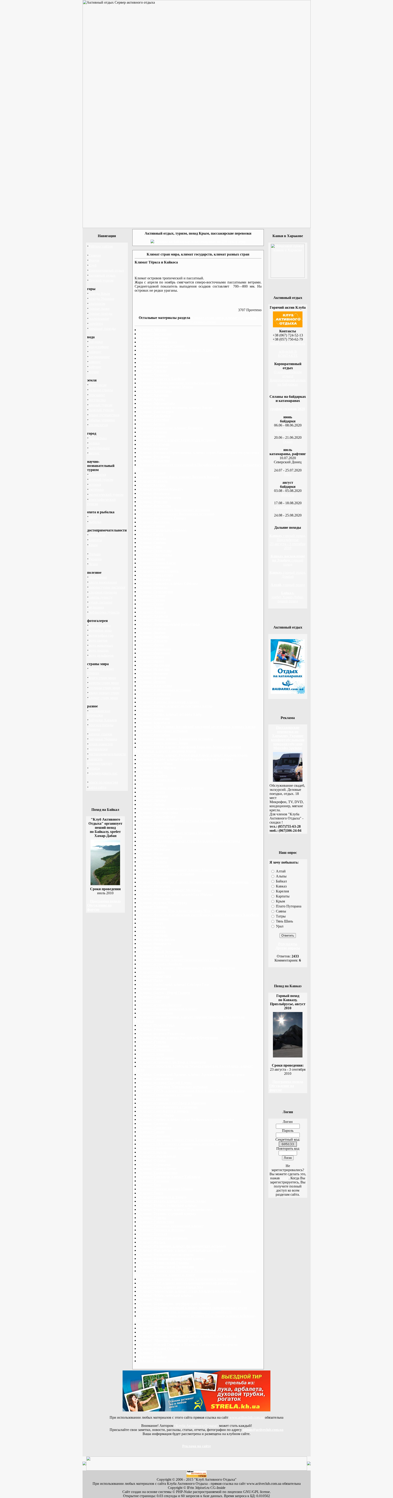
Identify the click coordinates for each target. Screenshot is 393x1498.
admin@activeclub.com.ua (263, 1430)
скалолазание (98, 319)
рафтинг (94, 367)
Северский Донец (288, 429)
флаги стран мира (102, 678)
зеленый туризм (100, 479)
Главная (94, 255)
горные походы (100, 314)
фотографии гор (100, 635)
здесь (285, 1178)
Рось (287, 474)
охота (92, 517)
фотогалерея (98, 749)
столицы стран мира (104, 688)
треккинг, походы (102, 329)
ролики (94, 443)
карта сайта (97, 787)
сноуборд (95, 324)
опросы (94, 768)
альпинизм (96, 304)
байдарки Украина (102, 739)
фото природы (99, 625)
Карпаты (95, 540)
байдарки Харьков (102, 720)
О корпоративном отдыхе (288, 374)
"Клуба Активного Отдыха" (196, 1426)
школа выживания (102, 582)
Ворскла (287, 495)
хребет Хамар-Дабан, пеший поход (287, 597)
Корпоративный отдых (106, 270)
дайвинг (94, 352)
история (94, 484)
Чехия (93, 564)
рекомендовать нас (103, 773)
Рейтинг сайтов (100, 246)
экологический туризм (105, 494)
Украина (95, 559)
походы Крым (99, 294)
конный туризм (100, 405)
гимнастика (97, 438)
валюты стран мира (103, 683)
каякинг (94, 362)
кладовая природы (102, 592)
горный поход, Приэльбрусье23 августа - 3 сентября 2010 (288, 542)
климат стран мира (103, 698)
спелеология (98, 425)
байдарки (95, 342)
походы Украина (101, 299)
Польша (94, 554)
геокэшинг (96, 395)
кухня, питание (100, 602)
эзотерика (96, 489)
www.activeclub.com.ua (246, 1417)
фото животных (100, 645)
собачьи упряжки (101, 420)
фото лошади (98, 650)
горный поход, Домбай (288, 575)
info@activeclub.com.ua (287, 343)
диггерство (97, 400)
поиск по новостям (103, 782)
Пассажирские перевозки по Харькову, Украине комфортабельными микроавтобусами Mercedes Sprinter (287, 738)
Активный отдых (102, 275)
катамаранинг (99, 357)
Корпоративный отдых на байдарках (288, 382)
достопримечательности (107, 754)
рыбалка (94, 522)
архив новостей (100, 744)
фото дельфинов (101, 655)
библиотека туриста (103, 612)
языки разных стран (103, 693)
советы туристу (100, 597)
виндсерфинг (98, 347)
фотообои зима (100, 630)
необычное (97, 535)
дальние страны (100, 390)
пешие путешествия (103, 415)
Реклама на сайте (196, 1446)
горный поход (288, 560)
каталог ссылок (100, 734)
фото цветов (98, 640)
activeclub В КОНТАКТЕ (288, 354)
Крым (93, 545)
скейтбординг (99, 448)
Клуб (92, 265)
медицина (96, 607)
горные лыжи (99, 309)
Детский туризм (100, 280)
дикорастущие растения (106, 587)
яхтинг (93, 372)
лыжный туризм (101, 410)
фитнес (94, 453)
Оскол (287, 441)
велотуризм (97, 385)
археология (97, 474)
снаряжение (97, 577)
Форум (93, 260)
